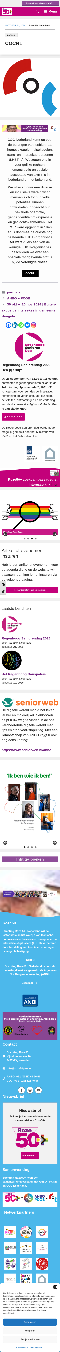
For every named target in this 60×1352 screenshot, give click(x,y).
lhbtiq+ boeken (30, 859)
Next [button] (54, 534)
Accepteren (30, 1322)
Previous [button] (5, 534)
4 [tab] (35, 538)
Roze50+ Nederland (39, 25)
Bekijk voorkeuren (30, 1339)
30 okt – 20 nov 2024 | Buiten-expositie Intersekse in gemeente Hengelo (29, 310)
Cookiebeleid (22, 1348)
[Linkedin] (15, 325)
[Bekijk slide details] (30, 515)
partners (11, 35)
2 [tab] (28, 538)
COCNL (30, 273)
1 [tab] (24, 538)
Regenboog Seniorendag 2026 (26, 638)
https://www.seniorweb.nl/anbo (26, 750)
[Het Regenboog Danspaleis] (12, 661)
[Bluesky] (27, 325)
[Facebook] (8, 325)
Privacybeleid (36, 1348)
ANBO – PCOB (18, 298)
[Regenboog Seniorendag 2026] (12, 625)
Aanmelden (13, 417)
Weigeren (30, 1330)
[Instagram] (33, 325)
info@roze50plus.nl (19, 1068)
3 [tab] (32, 538)
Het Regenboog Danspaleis (24, 674)
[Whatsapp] (21, 325)
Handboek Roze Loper (13, 532)
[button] (55, 1287)
